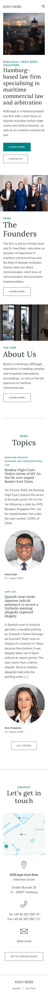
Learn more (17, 147)
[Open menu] (43, 6)
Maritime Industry (17, 457)
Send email (24, 941)
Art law (11, 592)
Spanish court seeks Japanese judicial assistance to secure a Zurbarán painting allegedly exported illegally (21, 606)
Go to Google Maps (24, 956)
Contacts (15, 158)
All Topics (24, 745)
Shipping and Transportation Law (23, 463)
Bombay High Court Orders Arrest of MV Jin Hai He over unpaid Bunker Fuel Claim (23, 476)
